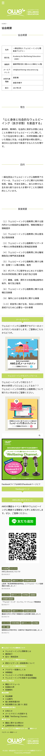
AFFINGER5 (27, 753)
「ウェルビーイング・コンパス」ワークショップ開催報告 (21, 602)
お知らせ (9, 710)
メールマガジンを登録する (16, 713)
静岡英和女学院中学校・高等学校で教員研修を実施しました (22, 630)
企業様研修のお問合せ (14, 725)
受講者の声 (9, 687)
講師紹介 (9, 654)
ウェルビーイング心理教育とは (18, 651)
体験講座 (9, 672)
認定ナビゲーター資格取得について (20, 663)
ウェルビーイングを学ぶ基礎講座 (19, 675)
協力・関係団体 (11, 656)
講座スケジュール (12, 684)
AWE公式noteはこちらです (11, 571)
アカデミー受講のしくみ (15, 669)
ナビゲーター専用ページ (9, 732)
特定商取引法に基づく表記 (16, 704)
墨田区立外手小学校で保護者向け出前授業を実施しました (21, 614)
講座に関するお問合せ (14, 722)
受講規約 (9, 689)
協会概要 (9, 696)
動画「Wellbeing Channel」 (16, 716)
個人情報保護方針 (12, 701)
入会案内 (9, 698)
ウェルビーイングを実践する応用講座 (21, 677)
